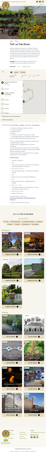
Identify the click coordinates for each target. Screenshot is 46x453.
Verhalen (5, 312)
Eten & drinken (23, 434)
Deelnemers (6, 230)
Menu (42, 4)
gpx (17, 72)
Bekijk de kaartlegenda (8, 119)
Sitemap (12, 451)
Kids (9, 436)
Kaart (18, 66)
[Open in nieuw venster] (37, 1)
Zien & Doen (22, 432)
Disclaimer (17, 451)
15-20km (7, 221)
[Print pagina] (11, 72)
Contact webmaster (25, 451)
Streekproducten (26, 224)
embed (23, 72)
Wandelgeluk (35, 224)
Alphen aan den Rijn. (16, 221)
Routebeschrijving (26, 66)
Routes (16, 41)
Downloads (11, 438)
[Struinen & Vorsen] (6, 437)
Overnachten (11, 434)
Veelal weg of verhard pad (29, 221)
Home (11, 41)
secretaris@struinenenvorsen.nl (37, 432)
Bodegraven (40, 221)
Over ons (22, 436)
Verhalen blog (23, 438)
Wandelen (18, 224)
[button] (23, 101)
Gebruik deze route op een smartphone (12, 116)
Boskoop (10, 224)
